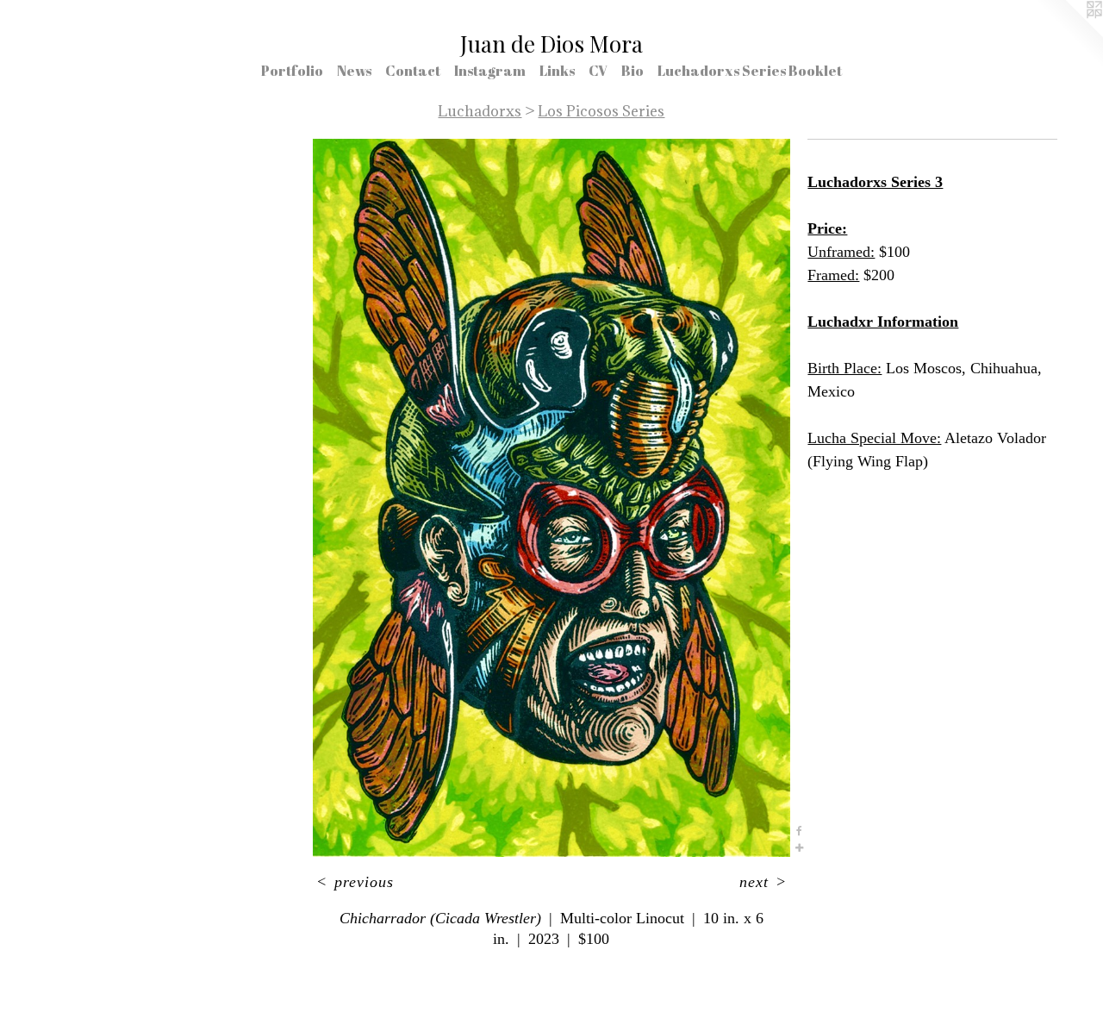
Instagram (490, 70)
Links (557, 70)
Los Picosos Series (601, 111)
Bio (632, 70)
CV (598, 70)
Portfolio (292, 70)
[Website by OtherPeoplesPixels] (1068, 34)
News (354, 70)
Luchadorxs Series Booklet (749, 70)
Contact (412, 70)
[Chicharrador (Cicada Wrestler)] (552, 498)
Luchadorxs (479, 111)
